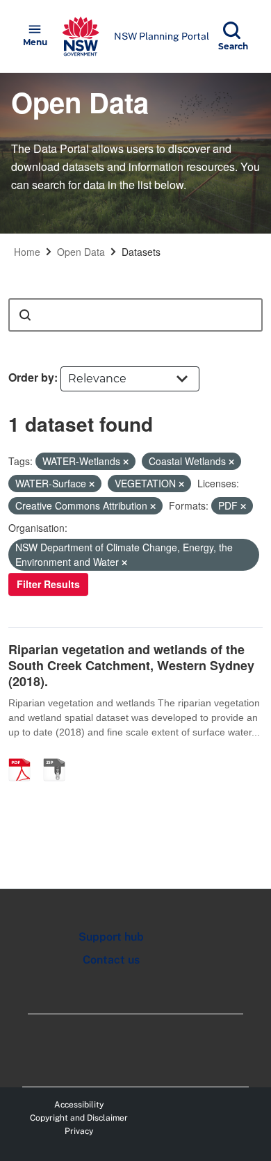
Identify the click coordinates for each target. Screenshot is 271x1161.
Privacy (79, 1131)
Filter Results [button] (48, 584)
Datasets (141, 252)
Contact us (111, 959)
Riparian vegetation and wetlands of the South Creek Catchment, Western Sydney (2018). (131, 665)
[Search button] (25, 315)
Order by (31, 377)
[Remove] (126, 461)
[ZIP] (59, 755)
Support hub (111, 936)
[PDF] (24, 755)
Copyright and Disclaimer (79, 1118)
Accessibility (79, 1105)
